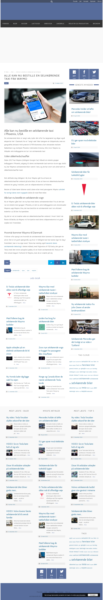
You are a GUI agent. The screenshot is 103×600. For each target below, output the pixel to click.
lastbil (77, 372)
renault (85, 375)
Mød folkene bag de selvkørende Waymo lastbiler (15, 321)
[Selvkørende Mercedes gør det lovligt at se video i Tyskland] (84, 326)
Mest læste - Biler (19, 411)
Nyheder (92, 1)
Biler (15, 23)
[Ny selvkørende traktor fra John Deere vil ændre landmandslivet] (84, 292)
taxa (77, 388)
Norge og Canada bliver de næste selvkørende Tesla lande (51, 379)
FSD (80, 365)
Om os (99, 1)
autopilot (84, 361)
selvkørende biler (82, 383)
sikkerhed (72, 388)
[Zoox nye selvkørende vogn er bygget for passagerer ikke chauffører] (42, 358)
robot (70, 379)
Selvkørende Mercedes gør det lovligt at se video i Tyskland (83, 342)
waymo (84, 391)
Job (80, 1)
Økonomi (96, 23)
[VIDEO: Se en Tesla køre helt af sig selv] (9, 452)
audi (74, 361)
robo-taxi (90, 375)
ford (77, 365)
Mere (24, 302)
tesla (84, 387)
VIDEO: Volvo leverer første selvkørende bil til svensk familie (18, 514)
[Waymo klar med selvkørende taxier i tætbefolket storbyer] (42, 298)
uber (95, 388)
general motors (73, 368)
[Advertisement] (51, 47)
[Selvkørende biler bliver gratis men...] (9, 496)
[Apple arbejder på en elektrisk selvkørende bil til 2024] (9, 358)
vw (80, 391)
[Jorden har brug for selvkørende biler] (42, 327)
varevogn (72, 391)
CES (97, 361)
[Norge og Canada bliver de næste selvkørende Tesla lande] (42, 387)
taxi (80, 388)
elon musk (72, 365)
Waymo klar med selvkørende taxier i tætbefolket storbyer (48, 289)
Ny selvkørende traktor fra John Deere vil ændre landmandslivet (83, 307)
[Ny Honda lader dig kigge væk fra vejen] (9, 384)
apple (71, 361)
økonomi (89, 391)
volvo (77, 391)
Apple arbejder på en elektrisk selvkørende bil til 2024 (17, 350)
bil (89, 361)
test (88, 388)
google (83, 368)
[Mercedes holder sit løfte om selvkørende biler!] (84, 96)
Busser (24, 23)
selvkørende (84, 378)
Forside (75, 1)
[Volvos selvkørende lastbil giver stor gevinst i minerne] (74, 496)
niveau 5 (76, 375)
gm (79, 368)
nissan (71, 375)
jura (91, 368)
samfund (76, 379)
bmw (92, 361)
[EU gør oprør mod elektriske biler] (84, 128)
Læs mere (93, 101)
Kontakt (86, 1)
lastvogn (83, 372)
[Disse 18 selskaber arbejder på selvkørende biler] (9, 474)
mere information (80, 595)
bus (95, 361)
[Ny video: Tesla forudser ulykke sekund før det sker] (9, 426)
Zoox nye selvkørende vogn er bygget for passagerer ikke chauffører (51, 350)
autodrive (78, 361)
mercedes (89, 372)
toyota (91, 388)
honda (88, 368)
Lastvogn (36, 23)
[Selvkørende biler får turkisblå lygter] (84, 159)
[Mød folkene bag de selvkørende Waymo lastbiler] (9, 330)
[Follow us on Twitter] (4, 1)
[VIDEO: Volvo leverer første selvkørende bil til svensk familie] (9, 523)
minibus (95, 372)
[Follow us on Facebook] (2, 1)
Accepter (93, 595)
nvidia (81, 375)
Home (7, 72)
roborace (95, 375)
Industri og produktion (79, 23)
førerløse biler (88, 365)
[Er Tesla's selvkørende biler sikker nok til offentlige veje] (9, 295)
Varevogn (48, 23)
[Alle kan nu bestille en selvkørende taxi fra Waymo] (35, 105)
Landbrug (60, 23)
